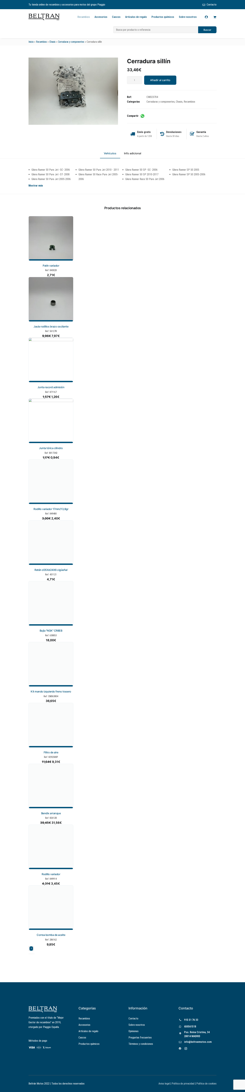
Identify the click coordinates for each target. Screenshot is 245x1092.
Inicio (31, 41)
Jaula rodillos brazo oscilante (51, 326)
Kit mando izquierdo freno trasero (51, 691)
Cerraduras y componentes (71, 41)
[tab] (132, 155)
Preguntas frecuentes (140, 1037)
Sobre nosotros (188, 17)
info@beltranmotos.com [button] (198, 1041)
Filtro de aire (51, 752)
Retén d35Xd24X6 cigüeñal (50, 570)
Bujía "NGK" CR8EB (51, 630)
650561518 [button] (190, 1026)
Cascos (116, 17)
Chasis (52, 41)
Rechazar (173, 1086)
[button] (73, 91)
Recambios (84, 17)
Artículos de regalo (136, 17)
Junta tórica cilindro (51, 448)
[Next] (31, 948)
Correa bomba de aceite (51, 935)
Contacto (211, 4)
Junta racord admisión (51, 387)
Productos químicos (163, 17)
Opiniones (133, 1031)
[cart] (214, 17)
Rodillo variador (51, 874)
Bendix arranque (51, 813)
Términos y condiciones (140, 1043)
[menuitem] (209, 4)
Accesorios (100, 17)
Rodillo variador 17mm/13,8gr (51, 509)
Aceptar (152, 1086)
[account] (208, 17)
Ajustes (194, 1086)
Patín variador (51, 265)
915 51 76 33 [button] (191, 1019)
